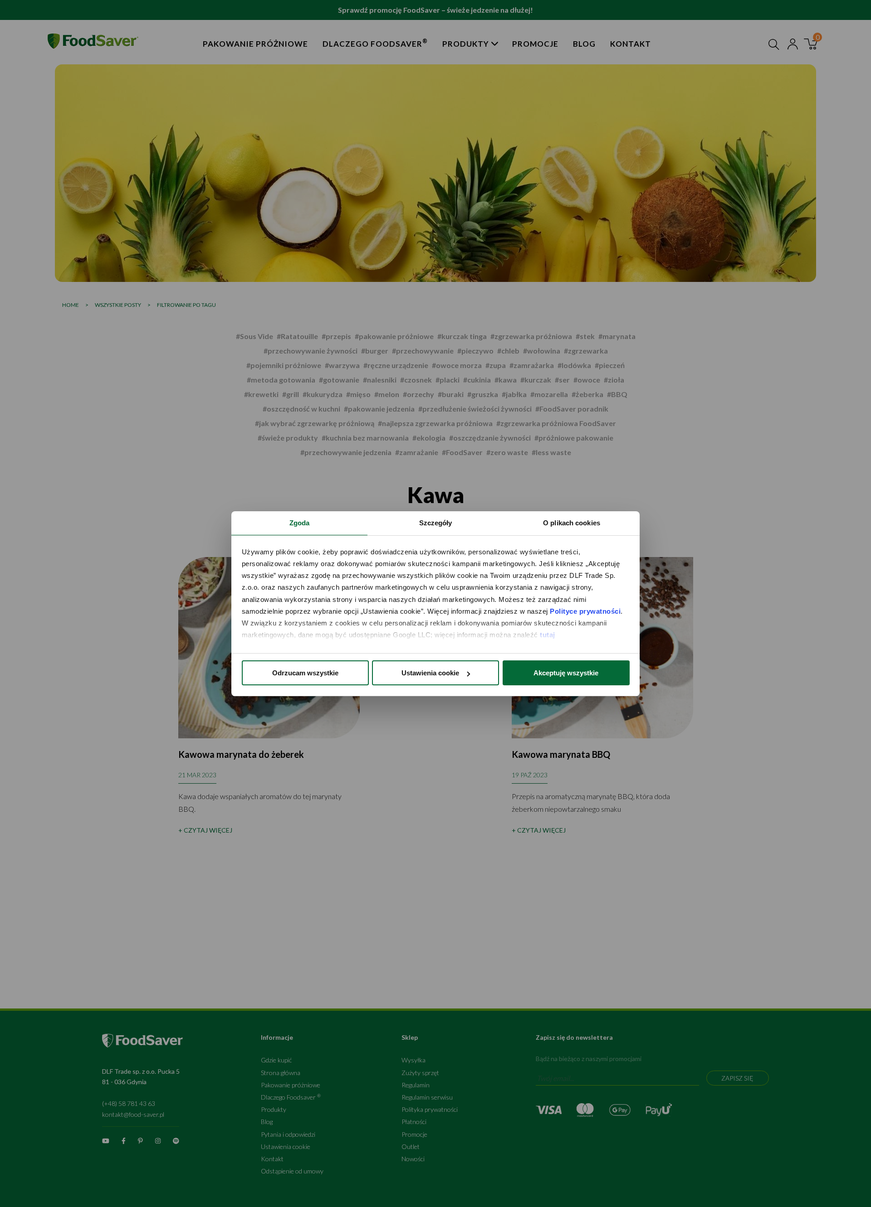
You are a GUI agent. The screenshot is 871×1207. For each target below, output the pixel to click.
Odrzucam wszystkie (305, 673)
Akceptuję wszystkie (565, 673)
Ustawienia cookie (430, 673)
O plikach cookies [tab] (571, 523)
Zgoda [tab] (299, 523)
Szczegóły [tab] (435, 523)
